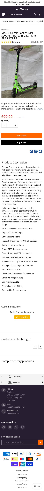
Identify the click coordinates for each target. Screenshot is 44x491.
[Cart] (40, 14)
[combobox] (21, 14)
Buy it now (21, 142)
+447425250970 (13, 413)
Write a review (22, 317)
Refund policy (22, 487)
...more (40, 109)
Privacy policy (22, 474)
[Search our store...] (35, 14)
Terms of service (22, 484)
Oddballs (25, 471)
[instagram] (22, 427)
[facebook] (3, 427)
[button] (3, 14)
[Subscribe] (40, 442)
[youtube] (10, 427)
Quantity (5, 120)
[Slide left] (35, 347)
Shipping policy (22, 478)
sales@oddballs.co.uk (16, 407)
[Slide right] (40, 347)
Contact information (22, 481)
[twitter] (16, 427)
